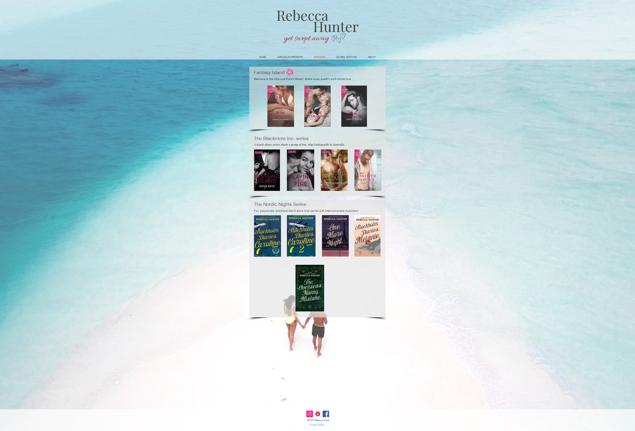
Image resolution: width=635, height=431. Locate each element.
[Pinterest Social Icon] (318, 414)
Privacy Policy (317, 424)
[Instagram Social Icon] (309, 414)
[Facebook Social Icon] (326, 414)
